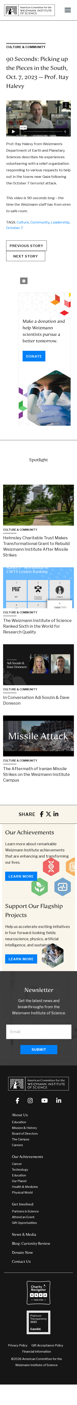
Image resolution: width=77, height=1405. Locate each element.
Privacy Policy (18, 1345)
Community (39, 222)
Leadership (60, 222)
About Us (20, 1115)
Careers (17, 1145)
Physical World (22, 1192)
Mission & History (24, 1128)
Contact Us (21, 1261)
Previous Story (26, 246)
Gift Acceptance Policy (47, 1345)
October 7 (14, 228)
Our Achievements (29, 832)
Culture (23, 222)
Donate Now (22, 1252)
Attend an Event (23, 1217)
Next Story (25, 256)
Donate (34, 356)
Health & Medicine (25, 1187)
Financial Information (36, 1351)
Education (19, 1122)
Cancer (17, 1164)
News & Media (24, 1234)
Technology (20, 1169)
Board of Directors (25, 1133)
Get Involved (22, 1204)
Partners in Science (25, 1211)
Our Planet (19, 1181)
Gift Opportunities (24, 1223)
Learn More (21, 876)
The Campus (20, 1139)
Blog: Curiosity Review (31, 1243)
